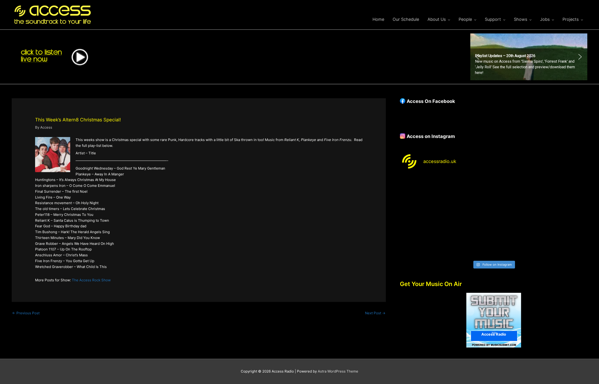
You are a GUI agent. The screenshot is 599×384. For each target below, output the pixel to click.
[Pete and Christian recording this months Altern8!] (517, 189)
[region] (528, 56)
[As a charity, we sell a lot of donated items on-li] (422, 244)
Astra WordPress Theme (338, 371)
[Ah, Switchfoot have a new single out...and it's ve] (422, 216)
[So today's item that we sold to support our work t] (517, 216)
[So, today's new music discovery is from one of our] (564, 189)
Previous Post (26, 313)
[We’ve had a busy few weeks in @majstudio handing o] (422, 189)
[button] (528, 56)
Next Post (375, 313)
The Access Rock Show (91, 280)
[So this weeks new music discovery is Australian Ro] (564, 216)
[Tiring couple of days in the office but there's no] (470, 244)
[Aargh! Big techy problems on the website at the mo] (470, 189)
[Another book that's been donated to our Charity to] (470, 216)
